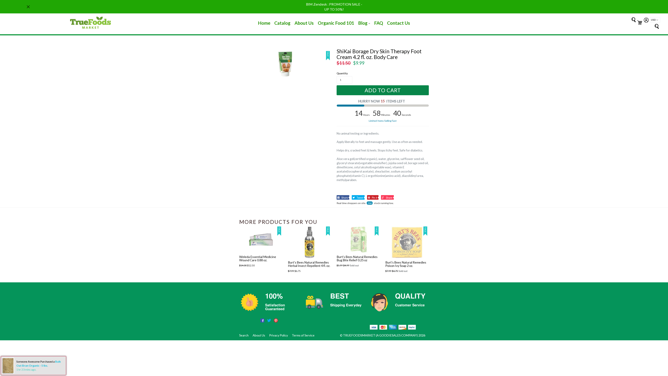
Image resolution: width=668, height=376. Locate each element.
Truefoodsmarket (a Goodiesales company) (380, 335)
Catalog (282, 23)
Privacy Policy (278, 335)
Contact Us (398, 23)
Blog (365, 23)
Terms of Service (303, 335)
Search (244, 335)
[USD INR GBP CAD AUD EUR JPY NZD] (655, 20)
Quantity (342, 73)
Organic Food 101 (336, 23)
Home (264, 23)
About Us (304, 23)
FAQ (378, 23)
